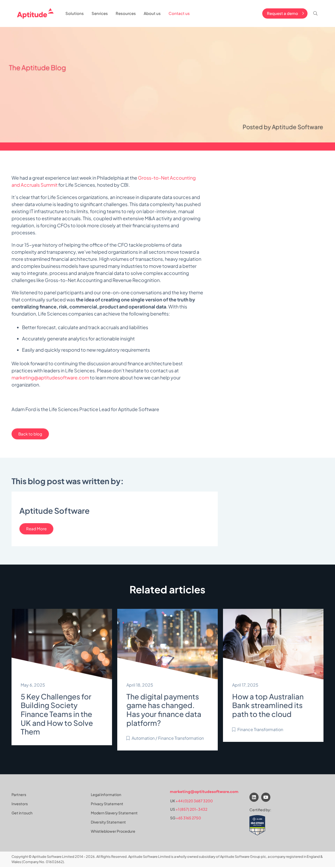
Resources (126, 13)
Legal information (106, 794)
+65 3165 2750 (188, 817)
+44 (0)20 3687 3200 (194, 801)
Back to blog (30, 433)
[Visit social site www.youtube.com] (265, 797)
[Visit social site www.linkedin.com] (254, 797)
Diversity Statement (108, 822)
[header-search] (315, 13)
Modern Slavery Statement (114, 812)
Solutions (74, 13)
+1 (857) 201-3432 (191, 809)
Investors (20, 803)
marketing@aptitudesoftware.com (50, 377)
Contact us (179, 13)
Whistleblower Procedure (113, 831)
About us (152, 13)
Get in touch (22, 812)
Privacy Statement (107, 803)
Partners (19, 794)
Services (100, 13)
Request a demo (282, 13)
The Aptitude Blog (37, 67)
